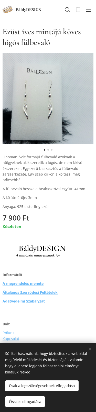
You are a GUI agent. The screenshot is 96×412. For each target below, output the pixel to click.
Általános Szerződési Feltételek (30, 292)
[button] (67, 9)
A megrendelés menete (23, 283)
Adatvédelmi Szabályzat (24, 301)
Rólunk (8, 332)
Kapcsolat (11, 338)
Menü (88, 9)
